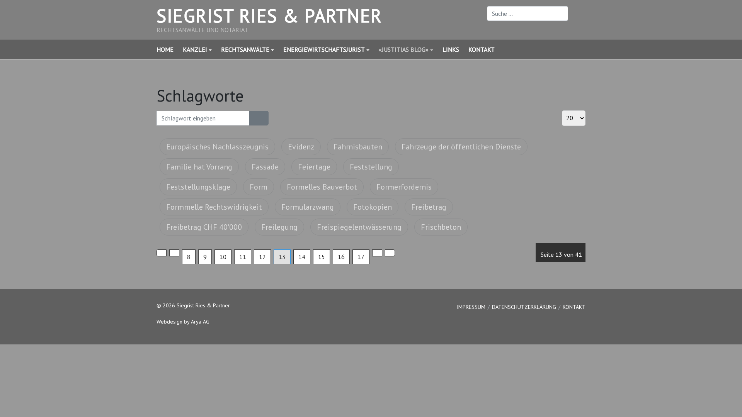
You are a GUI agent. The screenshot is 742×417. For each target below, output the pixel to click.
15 (321, 257)
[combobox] (527, 13)
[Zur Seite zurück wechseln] (174, 252)
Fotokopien (372, 207)
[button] (202, 49)
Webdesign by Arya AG (183, 321)
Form (258, 187)
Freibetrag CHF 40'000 (204, 227)
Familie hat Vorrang (199, 167)
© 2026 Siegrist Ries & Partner (193, 305)
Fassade (265, 167)
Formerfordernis (404, 187)
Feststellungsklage (198, 187)
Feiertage (314, 167)
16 (341, 257)
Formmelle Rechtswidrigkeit (214, 207)
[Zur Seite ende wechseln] (390, 252)
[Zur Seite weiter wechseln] (377, 252)
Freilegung (279, 227)
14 (301, 257)
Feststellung (371, 167)
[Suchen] (254, 118)
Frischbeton (441, 227)
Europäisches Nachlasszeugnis (217, 147)
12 (262, 257)
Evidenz (301, 147)
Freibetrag (428, 207)
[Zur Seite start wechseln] (162, 252)
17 (360, 257)
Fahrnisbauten (358, 147)
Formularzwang (307, 207)
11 (242, 257)
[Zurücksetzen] (264, 118)
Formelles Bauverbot (322, 187)
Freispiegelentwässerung (359, 227)
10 (223, 257)
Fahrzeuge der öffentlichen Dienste (461, 147)
